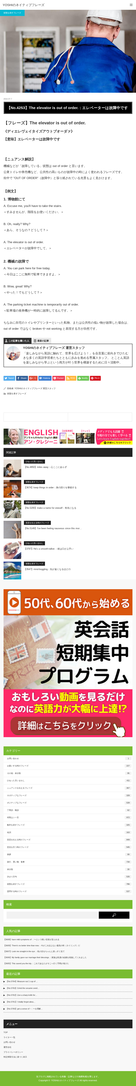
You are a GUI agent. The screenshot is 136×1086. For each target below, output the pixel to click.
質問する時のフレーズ (68, 891)
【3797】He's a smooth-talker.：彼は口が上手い (48, 548)
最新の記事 (43, 340)
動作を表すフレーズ (68, 825)
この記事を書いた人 (18, 340)
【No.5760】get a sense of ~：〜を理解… (24, 1009)
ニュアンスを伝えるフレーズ (68, 788)
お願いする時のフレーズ (68, 766)
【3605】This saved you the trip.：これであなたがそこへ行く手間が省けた (36, 963)
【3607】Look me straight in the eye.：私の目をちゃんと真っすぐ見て (34, 951)
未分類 (68, 869)
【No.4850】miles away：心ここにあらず (45, 467)
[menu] (131, 5)
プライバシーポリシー (13, 1052)
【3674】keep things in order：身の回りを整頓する (50, 487)
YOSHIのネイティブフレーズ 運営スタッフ (35, 388)
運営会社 (7, 1047)
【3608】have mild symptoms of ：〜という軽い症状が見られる (31, 939)
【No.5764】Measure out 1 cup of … (22, 981)
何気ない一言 (68, 817)
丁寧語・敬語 (68, 810)
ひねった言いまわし (34, 461)
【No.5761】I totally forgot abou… (20, 1002)
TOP (6, 1032)
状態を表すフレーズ (12, 13)
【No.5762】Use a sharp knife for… (21, 995)
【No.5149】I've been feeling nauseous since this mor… (53, 528)
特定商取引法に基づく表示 (15, 1057)
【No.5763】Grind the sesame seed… (22, 988)
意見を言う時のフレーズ (68, 847)
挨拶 (68, 854)
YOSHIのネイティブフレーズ (23, 5)
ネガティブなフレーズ (68, 795)
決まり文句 (68, 877)
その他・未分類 (68, 773)
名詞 (68, 832)
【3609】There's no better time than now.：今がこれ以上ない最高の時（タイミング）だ (42, 945)
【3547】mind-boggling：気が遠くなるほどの (47, 569)
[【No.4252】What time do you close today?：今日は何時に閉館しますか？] (36, 417)
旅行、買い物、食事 (68, 862)
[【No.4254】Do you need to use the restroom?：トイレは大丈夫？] (100, 417)
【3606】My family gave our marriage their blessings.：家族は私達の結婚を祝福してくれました (45, 957)
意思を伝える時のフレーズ (37, 523)
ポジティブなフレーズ (68, 803)
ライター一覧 (9, 1037)
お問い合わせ (68, 758)
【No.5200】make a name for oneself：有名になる (50, 508)
